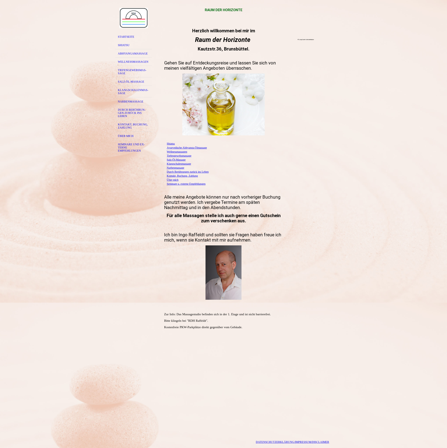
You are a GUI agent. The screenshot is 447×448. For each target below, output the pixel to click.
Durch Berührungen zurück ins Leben (131, 113)
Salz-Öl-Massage (131, 81)
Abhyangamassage (133, 53)
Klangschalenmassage (133, 92)
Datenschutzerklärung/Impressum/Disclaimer (292, 441)
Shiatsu (124, 45)
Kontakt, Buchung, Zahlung (133, 126)
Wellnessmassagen (133, 61)
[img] (133, 18)
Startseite (126, 36)
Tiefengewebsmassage (132, 72)
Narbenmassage (130, 101)
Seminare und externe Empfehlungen (131, 147)
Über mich (126, 135)
